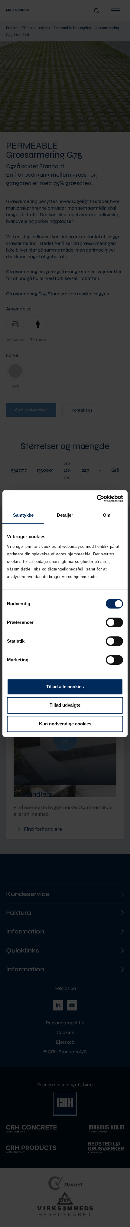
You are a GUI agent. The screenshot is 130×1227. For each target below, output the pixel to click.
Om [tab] (106, 515)
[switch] (114, 622)
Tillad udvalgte (65, 705)
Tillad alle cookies (65, 686)
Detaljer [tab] (65, 515)
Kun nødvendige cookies (65, 723)
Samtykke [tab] (23, 515)
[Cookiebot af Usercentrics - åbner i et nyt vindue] (96, 499)
